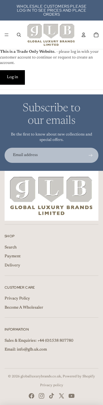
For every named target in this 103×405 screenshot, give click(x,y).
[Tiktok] (51, 395)
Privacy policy (51, 385)
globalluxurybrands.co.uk (41, 376)
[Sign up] (91, 155)
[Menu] (6, 34)
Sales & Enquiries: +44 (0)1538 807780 (39, 341)
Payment (13, 256)
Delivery (12, 266)
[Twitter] (61, 395)
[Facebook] (31, 395)
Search (11, 248)
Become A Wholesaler (24, 308)
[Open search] (19, 35)
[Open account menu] (83, 35)
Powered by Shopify (79, 376)
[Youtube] (71, 395)
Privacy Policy (17, 299)
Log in (12, 77)
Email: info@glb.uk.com (26, 350)
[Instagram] (41, 395)
